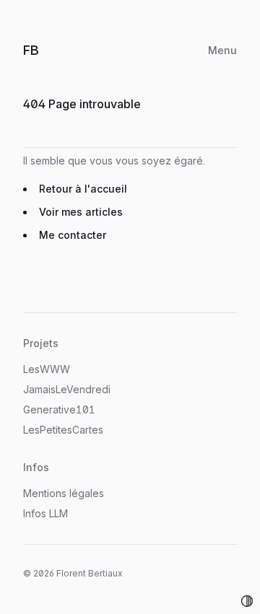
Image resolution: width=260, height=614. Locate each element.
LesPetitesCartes (63, 430)
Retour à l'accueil (83, 189)
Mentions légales (63, 493)
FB (45, 50)
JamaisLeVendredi (66, 389)
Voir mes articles (81, 212)
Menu (222, 50)
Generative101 (59, 409)
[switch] (247, 601)
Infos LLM (45, 513)
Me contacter (72, 235)
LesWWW (46, 369)
